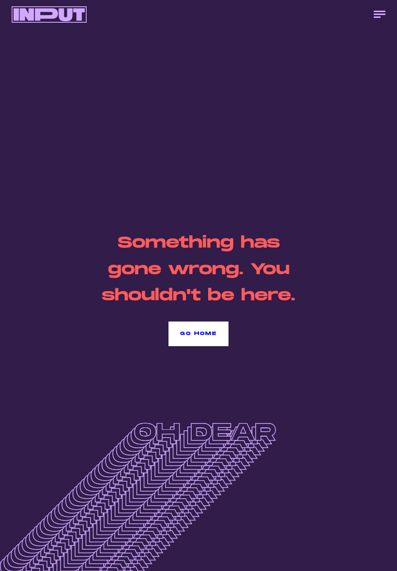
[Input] (49, 14)
